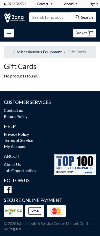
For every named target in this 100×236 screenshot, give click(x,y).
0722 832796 (17, 4)
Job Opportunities (20, 170)
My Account (15, 146)
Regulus (15, 229)
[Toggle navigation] (9, 33)
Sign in (93, 4)
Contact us (44, 4)
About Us (70, 4)
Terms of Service (18, 140)
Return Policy (15, 116)
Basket (82, 33)
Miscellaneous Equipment (39, 51)
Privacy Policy (16, 134)
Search (87, 17)
